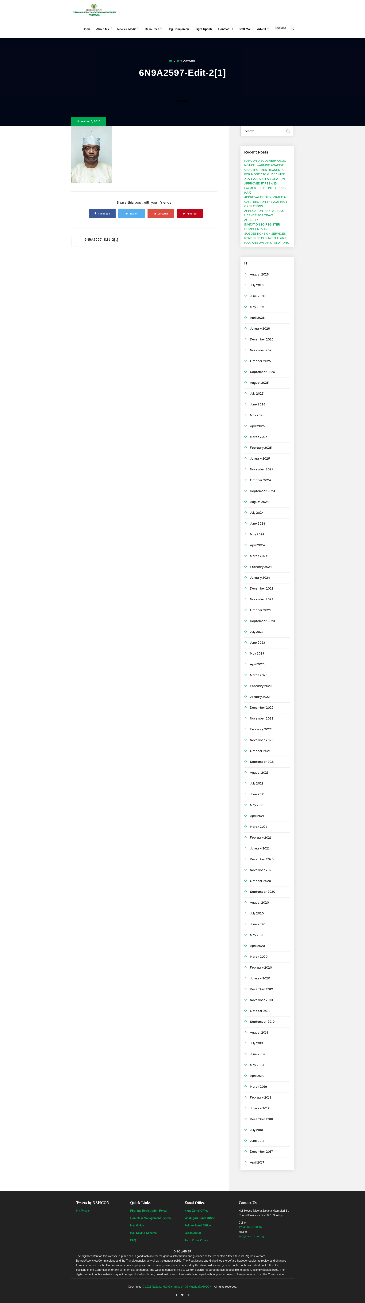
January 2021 (259, 849)
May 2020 (257, 935)
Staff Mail (245, 29)
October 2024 (260, 481)
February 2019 (260, 1098)
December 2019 (261, 990)
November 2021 (261, 741)
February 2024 (261, 567)
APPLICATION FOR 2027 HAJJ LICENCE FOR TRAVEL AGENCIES (264, 215)
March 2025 (258, 437)
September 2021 (262, 762)
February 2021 (260, 838)
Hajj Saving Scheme (143, 1232)
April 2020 (257, 946)
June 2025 (257, 405)
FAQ (133, 1240)
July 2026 (256, 286)
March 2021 (258, 827)
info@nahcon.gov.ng (251, 1236)
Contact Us (225, 29)
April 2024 (257, 546)
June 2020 (257, 925)
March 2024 (259, 556)
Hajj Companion (178, 29)
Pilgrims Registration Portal (148, 1210)
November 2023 (261, 600)
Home (86, 29)
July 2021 (256, 784)
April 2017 (257, 1163)
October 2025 (260, 361)
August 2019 (259, 1033)
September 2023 (262, 621)
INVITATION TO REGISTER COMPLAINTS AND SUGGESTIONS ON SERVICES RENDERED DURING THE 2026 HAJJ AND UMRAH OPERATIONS (266, 233)
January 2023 (260, 697)
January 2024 (260, 578)
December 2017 (261, 1152)
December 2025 (262, 340)
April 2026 (257, 318)
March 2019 (258, 1087)
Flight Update (204, 29)
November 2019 (261, 1000)
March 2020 (258, 957)
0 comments (188, 61)
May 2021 (257, 805)
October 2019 (260, 1011)
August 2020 (259, 903)
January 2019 (259, 1109)
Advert (261, 29)
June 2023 (257, 643)
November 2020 (261, 870)
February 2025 (261, 448)
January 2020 (260, 979)
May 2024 (257, 535)
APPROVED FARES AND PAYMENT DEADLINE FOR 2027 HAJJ (265, 188)
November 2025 (261, 351)
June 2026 (257, 296)
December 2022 (262, 708)
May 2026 (257, 307)
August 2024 (259, 502)
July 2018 (256, 1130)
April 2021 (257, 816)
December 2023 (261, 589)
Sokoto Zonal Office (197, 1225)
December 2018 (261, 1120)
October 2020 (260, 881)
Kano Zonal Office (196, 1210)
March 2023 (258, 676)
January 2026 (260, 329)
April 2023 (257, 665)
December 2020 (262, 860)
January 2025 (260, 459)
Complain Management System (150, 1218)
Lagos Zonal (192, 1232)
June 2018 (257, 1141)
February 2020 (261, 968)
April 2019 (257, 1076)
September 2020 (262, 892)
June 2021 (257, 795)
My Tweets (83, 1210)
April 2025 (257, 426)
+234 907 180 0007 (250, 1227)
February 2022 (261, 730)
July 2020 (257, 914)
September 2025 (262, 372)
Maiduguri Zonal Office (199, 1218)
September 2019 (262, 1022)
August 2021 (259, 773)
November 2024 (262, 470)
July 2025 (257, 394)
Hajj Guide (137, 1225)
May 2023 (257, 654)
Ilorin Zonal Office (196, 1240)
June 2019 (257, 1055)
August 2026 (259, 275)
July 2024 (257, 513)
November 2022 (261, 719)
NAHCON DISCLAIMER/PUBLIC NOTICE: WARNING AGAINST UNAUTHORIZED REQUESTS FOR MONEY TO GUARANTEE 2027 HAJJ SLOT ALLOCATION (265, 169)
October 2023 (260, 611)
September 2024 (262, 491)
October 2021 (260, 751)
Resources (152, 29)
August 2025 (259, 383)
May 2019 (257, 1065)
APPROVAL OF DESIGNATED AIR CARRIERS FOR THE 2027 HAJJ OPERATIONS (266, 202)
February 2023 (261, 686)
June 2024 (257, 524)
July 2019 (256, 1044)
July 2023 (256, 632)
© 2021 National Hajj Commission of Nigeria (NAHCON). (177, 1286)
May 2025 (257, 416)
